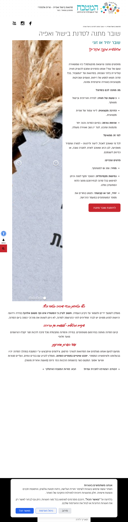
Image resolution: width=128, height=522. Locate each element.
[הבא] (18, 163)
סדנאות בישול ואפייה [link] (113, 27)
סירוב (65, 510)
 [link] (30, 23)
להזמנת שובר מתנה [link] (104, 207)
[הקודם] (55, 163)
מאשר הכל (24, 510)
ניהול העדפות (46, 510)
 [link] (14, 23)
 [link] (22, 23)
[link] (97, 9)
